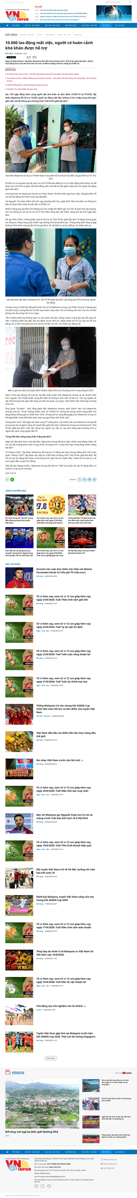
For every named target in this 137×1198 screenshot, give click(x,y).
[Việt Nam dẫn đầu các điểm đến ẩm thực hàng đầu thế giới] (19, 741)
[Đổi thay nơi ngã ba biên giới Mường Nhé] (42, 1104)
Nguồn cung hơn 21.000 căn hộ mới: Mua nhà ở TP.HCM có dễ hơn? (63, 16)
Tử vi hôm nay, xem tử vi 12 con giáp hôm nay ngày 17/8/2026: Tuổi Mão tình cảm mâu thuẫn (63, 925)
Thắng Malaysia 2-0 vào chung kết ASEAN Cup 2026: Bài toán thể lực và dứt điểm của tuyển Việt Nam (65, 709)
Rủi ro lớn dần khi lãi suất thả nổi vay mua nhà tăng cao (59, 20)
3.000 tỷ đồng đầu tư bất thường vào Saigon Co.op (27, 85)
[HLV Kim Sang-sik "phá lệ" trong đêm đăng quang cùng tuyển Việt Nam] (19, 505)
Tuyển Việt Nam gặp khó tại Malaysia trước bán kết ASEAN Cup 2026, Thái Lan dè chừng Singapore (65, 1035)
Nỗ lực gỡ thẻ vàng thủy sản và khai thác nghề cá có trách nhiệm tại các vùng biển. (115, 1082)
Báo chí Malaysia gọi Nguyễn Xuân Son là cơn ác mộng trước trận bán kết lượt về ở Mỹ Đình (64, 816)
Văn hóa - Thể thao (27, 35)
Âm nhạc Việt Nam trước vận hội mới (58, 760)
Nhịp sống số (50, 35)
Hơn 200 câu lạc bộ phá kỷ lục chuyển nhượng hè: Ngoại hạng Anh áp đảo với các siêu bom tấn (19, 553)
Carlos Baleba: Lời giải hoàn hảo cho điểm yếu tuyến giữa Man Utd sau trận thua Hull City (82, 520)
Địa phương (120, 25)
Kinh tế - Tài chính (32, 25)
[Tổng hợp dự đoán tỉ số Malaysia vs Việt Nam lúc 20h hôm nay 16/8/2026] (19, 960)
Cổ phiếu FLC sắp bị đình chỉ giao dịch (22, 89)
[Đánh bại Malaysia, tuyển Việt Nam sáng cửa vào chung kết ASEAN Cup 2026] (19, 905)
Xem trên (118, 1073)
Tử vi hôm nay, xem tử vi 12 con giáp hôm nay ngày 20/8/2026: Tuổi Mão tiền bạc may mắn (63, 789)
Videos (18, 1073)
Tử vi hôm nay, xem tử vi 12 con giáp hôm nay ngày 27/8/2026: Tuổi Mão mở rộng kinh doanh (50, 520)
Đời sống (106, 25)
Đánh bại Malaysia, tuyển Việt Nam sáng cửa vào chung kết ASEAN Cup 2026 (65, 898)
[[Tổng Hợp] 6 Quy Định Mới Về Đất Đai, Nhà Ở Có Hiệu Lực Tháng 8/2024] (91, 1140)
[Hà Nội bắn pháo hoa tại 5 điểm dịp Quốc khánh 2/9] (82, 537)
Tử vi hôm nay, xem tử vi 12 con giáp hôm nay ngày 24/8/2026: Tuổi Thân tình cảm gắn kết (63, 598)
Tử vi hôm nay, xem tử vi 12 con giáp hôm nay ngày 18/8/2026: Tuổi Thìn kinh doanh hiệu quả (63, 843)
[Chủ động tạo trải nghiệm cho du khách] (19, 1014)
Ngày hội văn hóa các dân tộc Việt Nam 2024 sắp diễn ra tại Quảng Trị (116, 1118)
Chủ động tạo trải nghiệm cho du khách (59, 1005)
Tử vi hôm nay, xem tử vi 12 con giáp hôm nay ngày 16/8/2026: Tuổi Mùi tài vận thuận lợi (63, 980)
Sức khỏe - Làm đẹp (89, 25)
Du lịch (39, 35)
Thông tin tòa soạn (110, 1160)
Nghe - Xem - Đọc (64, 35)
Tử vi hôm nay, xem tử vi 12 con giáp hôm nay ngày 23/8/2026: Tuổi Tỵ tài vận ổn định (63, 625)
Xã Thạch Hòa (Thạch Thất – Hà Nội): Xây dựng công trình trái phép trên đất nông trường (43, 74)
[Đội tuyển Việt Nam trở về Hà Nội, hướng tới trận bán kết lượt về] (19, 878)
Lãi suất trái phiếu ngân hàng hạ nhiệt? (54, 10)
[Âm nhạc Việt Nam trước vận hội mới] (19, 769)
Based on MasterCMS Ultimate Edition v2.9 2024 (22, 1195)
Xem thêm (50, 1058)
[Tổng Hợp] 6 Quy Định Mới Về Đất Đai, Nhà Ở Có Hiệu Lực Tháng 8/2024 (116, 1136)
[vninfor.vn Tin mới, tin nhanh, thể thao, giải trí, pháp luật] (17, 16)
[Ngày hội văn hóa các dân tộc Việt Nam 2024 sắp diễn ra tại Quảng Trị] (91, 1122)
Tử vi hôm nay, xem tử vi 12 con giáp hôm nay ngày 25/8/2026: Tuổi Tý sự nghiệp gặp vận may (50, 553)
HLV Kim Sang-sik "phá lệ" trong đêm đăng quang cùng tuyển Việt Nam (19, 520)
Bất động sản (70, 25)
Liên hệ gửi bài (108, 1168)
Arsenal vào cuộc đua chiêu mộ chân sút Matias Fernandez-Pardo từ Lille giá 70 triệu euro (64, 570)
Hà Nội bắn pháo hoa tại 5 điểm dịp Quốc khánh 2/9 (81, 551)
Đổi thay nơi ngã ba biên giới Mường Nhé (31, 1131)
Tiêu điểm (15, 25)
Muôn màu (78, 35)
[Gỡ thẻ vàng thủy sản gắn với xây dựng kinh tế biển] (91, 1103)
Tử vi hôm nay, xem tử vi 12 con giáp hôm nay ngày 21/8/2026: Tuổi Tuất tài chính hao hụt (63, 680)
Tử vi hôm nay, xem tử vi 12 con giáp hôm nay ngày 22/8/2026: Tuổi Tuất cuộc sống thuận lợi (63, 652)
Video (7, 1136)
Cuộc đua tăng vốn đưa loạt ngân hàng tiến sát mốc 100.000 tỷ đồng (63, 13)
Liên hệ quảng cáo (110, 1164)
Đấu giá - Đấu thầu (52, 25)
